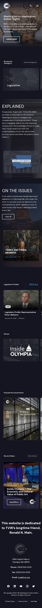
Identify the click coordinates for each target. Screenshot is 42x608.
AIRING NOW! (11, 39)
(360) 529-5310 (24, 567)
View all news (32, 456)
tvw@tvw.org (24, 577)
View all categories (30, 62)
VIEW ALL (33, 284)
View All (8, 217)
